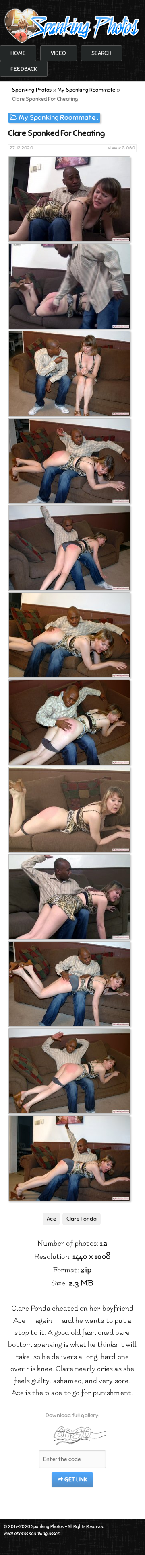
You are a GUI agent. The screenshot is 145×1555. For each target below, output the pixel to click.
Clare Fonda (81, 1218)
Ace (51, 1218)
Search (101, 53)
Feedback (23, 68)
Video (58, 53)
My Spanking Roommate (57, 117)
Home (18, 53)
